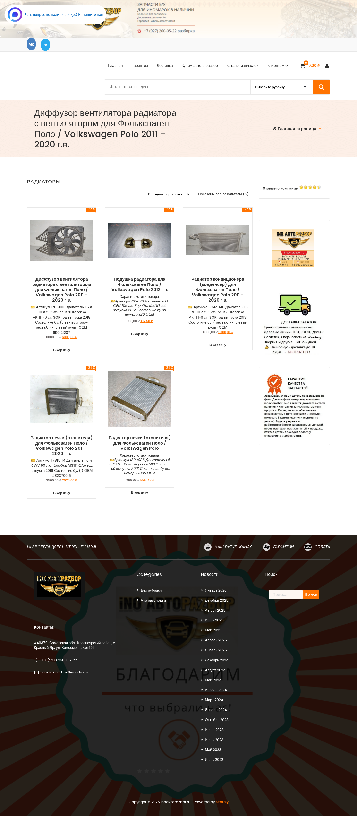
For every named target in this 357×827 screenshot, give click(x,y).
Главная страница (296, 129)
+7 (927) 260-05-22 (59, 660)
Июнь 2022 (214, 759)
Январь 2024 (216, 709)
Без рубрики (151, 590)
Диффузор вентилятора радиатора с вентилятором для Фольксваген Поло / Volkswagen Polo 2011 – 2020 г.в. (61, 289)
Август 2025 (215, 610)
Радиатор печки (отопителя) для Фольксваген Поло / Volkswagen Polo (140, 443)
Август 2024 (215, 669)
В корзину (61, 349)
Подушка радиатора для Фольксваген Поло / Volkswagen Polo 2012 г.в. (139, 284)
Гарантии (283, 547)
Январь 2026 (216, 590)
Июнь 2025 (214, 620)
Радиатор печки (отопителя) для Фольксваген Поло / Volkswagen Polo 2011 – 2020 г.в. (61, 445)
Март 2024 (214, 699)
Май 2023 (213, 749)
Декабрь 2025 (217, 600)
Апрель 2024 (216, 689)
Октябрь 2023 (217, 719)
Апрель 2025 (216, 640)
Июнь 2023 (214, 739)
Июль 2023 (214, 729)
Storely (222, 801)
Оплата (322, 547)
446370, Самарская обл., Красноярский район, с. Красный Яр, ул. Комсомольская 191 (75, 645)
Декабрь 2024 (217, 660)
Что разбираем (153, 600)
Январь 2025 (216, 650)
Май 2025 (213, 630)
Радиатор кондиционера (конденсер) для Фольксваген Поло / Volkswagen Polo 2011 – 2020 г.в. (217, 289)
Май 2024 (213, 679)
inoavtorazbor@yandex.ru (65, 672)
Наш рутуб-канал (233, 547)
